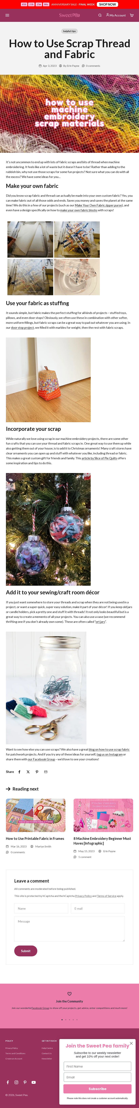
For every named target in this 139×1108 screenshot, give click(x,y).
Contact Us (47, 1053)
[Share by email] (45, 771)
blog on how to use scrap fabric (109, 749)
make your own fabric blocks (78, 210)
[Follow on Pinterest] (25, 1082)
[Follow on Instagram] (16, 1082)
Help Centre (47, 1048)
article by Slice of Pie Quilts (99, 458)
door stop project (22, 327)
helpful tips (69, 31)
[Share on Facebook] (19, 771)
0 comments (93, 65)
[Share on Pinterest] (37, 771)
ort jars (100, 621)
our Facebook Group (41, 759)
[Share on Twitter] (28, 771)
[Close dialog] (131, 1043)
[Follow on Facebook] (7, 1082)
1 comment (84, 856)
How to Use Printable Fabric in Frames (35, 838)
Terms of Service (106, 895)
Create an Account (13, 1058)
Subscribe (97, 1088)
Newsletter (47, 1058)
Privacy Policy (83, 895)
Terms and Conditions (15, 1053)
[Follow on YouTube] (33, 1082)
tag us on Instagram (110, 754)
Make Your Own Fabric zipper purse (98, 205)
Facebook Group (40, 1008)
